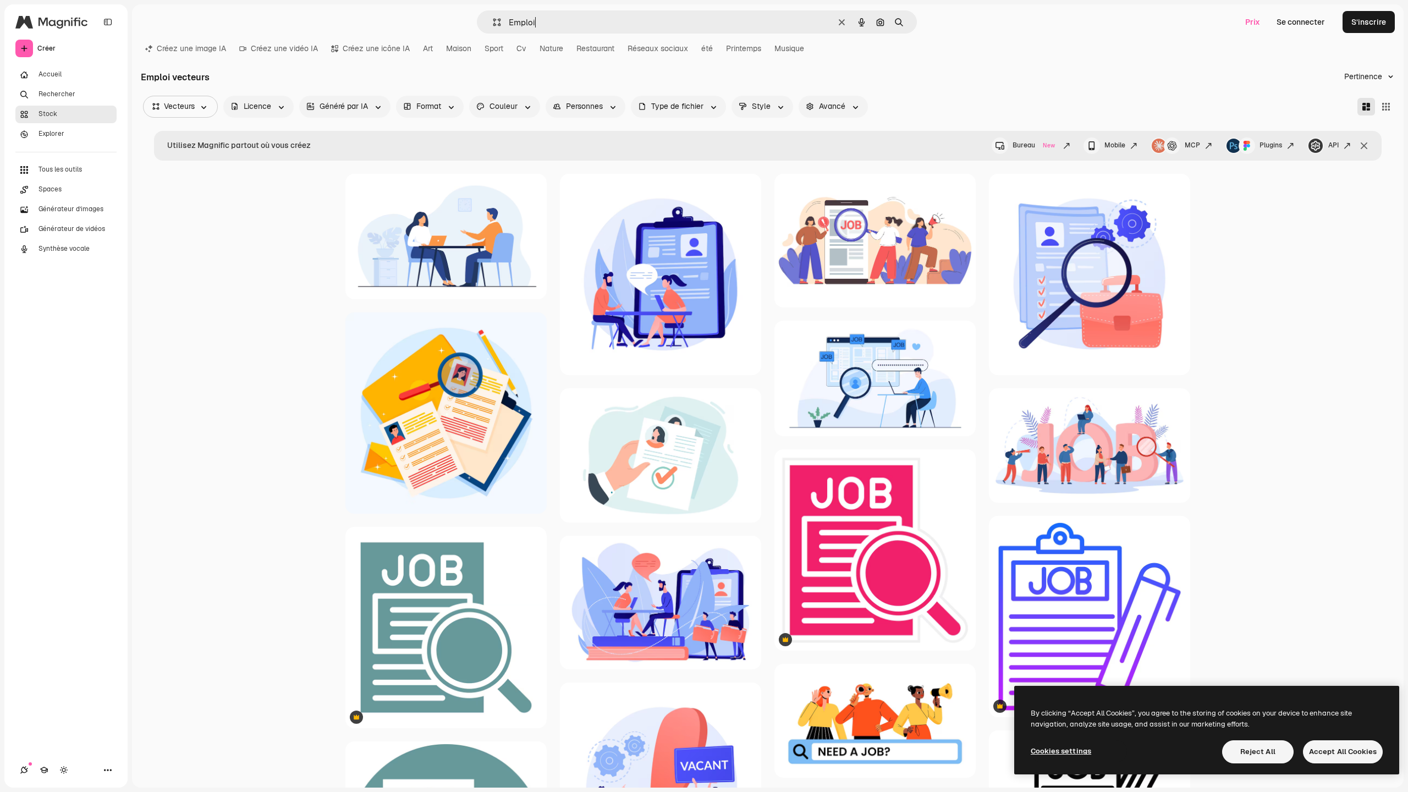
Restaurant (595, 48)
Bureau (1034, 145)
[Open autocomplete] (492, 22)
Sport (494, 48)
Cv (521, 48)
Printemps (743, 48)
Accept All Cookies (1343, 751)
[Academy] (44, 770)
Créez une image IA (191, 48)
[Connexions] (24, 770)
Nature (551, 48)
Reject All (1257, 751)
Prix (1252, 22)
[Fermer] (1364, 145)
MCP (1192, 145)
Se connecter (1301, 22)
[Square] (1386, 107)
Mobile (1114, 145)
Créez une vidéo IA (284, 48)
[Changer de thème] (64, 770)
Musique (789, 48)
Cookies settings (1061, 751)
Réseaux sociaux (658, 48)
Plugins (1271, 145)
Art (428, 48)
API (1333, 145)
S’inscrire (1368, 22)
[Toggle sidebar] (108, 22)
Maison (458, 48)
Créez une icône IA (376, 48)
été (707, 48)
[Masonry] (1366, 107)
